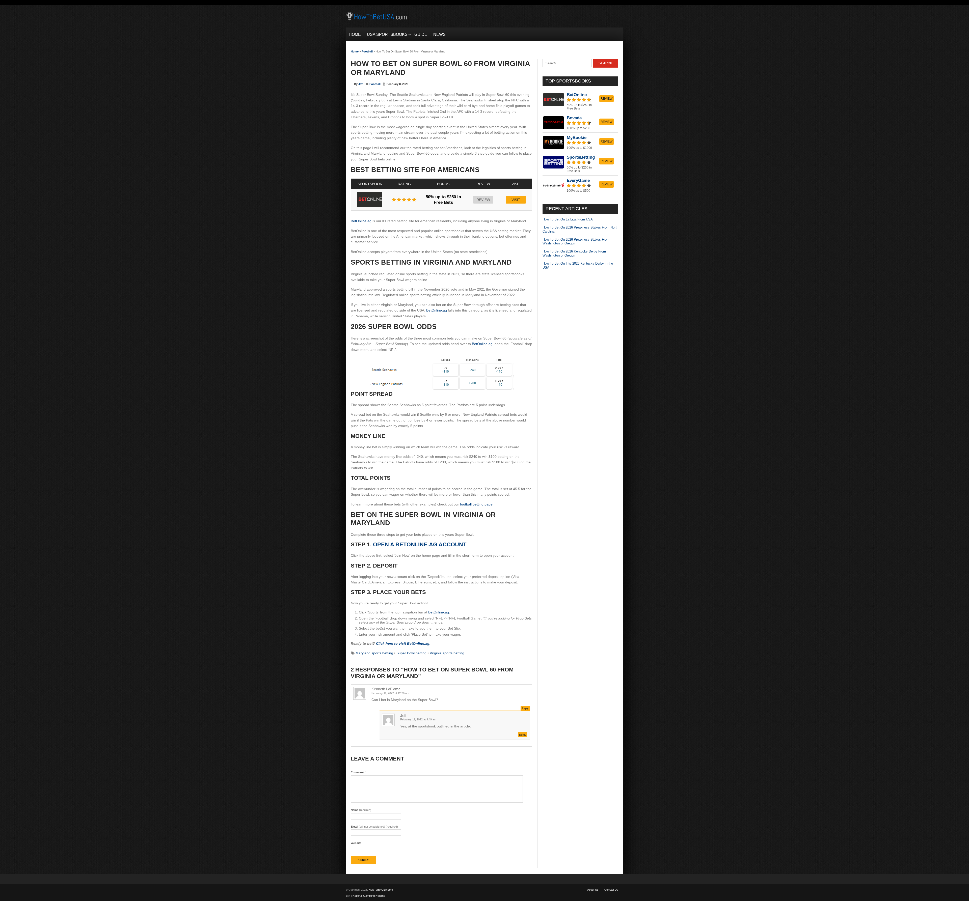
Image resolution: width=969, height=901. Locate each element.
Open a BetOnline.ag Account (419, 544)
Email (374, 826)
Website (356, 842)
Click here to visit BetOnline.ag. (403, 643)
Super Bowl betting (411, 653)
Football (367, 51)
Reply (525, 708)
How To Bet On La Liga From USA (568, 219)
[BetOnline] (580, 101)
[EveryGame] (580, 185)
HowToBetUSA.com (381, 889)
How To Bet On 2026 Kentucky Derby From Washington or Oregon (574, 253)
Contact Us (611, 889)
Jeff (360, 84)
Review (483, 200)
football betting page (476, 504)
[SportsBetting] (580, 163)
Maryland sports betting (374, 653)
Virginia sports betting (447, 653)
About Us (593, 889)
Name (361, 809)
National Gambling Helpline (369, 895)
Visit (516, 200)
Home (355, 51)
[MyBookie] (580, 142)
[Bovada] (580, 122)
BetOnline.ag (361, 221)
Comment (358, 772)
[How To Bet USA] (377, 21)
